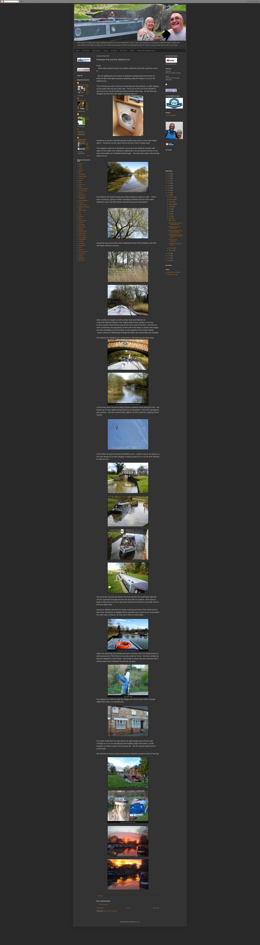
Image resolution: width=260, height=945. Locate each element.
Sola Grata (82, 243)
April (170, 216)
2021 (169, 178)
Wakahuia (81, 258)
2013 (169, 253)
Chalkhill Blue (82, 176)
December (172, 197)
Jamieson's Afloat (83, 85)
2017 (169, 188)
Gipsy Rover (82, 195)
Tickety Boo (82, 254)
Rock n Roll (82, 235)
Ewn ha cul (82, 184)
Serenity (81, 241)
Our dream (85, 50)
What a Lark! (81, 100)
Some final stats (82, 133)
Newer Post (100, 908)
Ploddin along (82, 231)
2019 (169, 183)
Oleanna (81, 229)
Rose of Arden (83, 237)
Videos (132, 50)
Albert (80, 166)
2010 (169, 260)
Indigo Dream (82, 204)
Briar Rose (81, 131)
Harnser (81, 202)
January (171, 250)
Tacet (80, 247)
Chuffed (81, 178)
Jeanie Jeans (82, 210)
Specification (96, 50)
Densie (81, 180)
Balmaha (81, 170)
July (170, 209)
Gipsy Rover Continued (82, 197)
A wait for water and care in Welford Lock (175, 223)
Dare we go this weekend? (173, 240)
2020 (169, 181)
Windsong (81, 260)
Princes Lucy (82, 233)
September (172, 204)
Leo (80, 212)
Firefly (80, 186)
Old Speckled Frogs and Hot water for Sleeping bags (175, 236)
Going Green (172, 220)
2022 (169, 176)
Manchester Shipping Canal (146, 50)
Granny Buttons (83, 200)
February (171, 248)
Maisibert (81, 216)
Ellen (80, 182)
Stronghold (82, 245)
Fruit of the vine (83, 191)
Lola (80, 214)
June (170, 211)
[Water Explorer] (166, 85)
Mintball (81, 223)
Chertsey (80, 116)
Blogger (137, 922)
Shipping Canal (171, 274)
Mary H (81, 218)
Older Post (156, 908)
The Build (114, 50)
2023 (169, 173)
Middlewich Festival (172, 272)
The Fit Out (123, 50)
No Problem (82, 227)
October (171, 202)
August (171, 206)
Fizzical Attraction (83, 188)
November (172, 199)
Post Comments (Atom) (110, 911)
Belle (80, 172)
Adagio (81, 164)
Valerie (81, 256)
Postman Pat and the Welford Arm (174, 227)
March (171, 218)
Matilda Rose (82, 220)
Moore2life (82, 225)
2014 (169, 195)
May (170, 213)
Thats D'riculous (83, 251)
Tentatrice (81, 249)
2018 (169, 185)
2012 (169, 256)
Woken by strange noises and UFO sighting (176, 231)
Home (77, 50)
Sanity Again (82, 239)
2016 (169, 190)
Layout (105, 50)
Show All (88, 155)
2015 (169, 192)
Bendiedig (81, 174)
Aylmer (81, 168)
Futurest (81, 193)
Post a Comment (103, 904)
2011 (169, 258)
